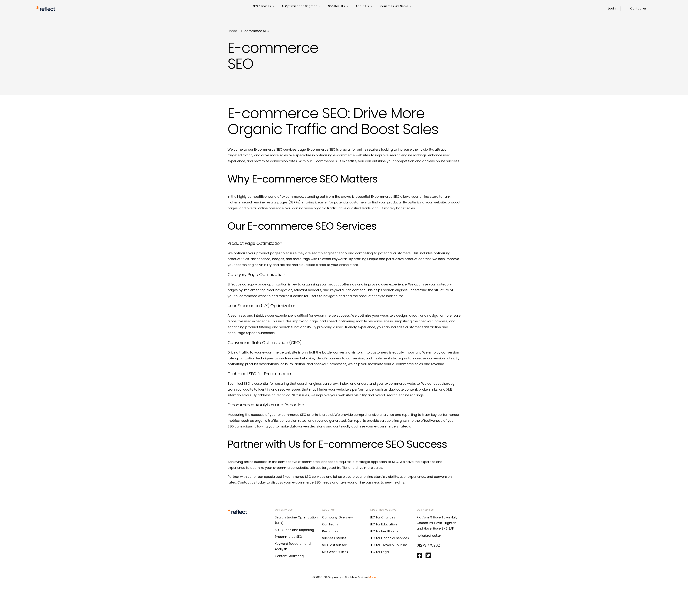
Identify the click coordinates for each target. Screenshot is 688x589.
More (372, 577)
